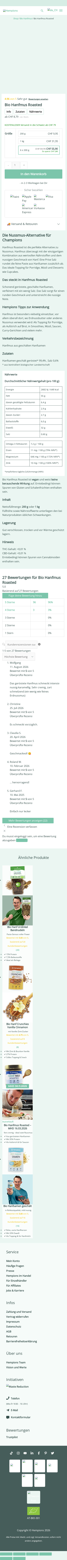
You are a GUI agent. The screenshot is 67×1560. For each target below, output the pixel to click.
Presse (10, 1271)
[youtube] (27, 1453)
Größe (8, 133)
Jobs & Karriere (15, 1290)
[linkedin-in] (33, 1453)
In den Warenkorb (33, 174)
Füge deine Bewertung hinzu (25, 595)
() (17, 950)
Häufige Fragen (15, 1266)
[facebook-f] (40, 1453)
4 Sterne (10, 610)
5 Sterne (10, 602)
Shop (15, 18)
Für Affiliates (13, 1285)
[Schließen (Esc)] (45, 1554)
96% (50, 602)
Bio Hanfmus (26, 18)
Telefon (15, 1398)
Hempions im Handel (18, 1275)
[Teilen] (32, 1554)
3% (49, 610)
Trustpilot (12, 1437)
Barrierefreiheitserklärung (21, 1341)
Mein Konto (13, 1261)
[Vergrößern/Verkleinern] (6, 1554)
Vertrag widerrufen (17, 1316)
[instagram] (20, 1453)
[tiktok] (13, 1453)
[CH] (52, 10)
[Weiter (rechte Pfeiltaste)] (19, 1558)
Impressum (13, 1321)
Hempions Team (16, 1362)
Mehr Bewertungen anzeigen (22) (28, 820)
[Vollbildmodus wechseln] (19, 1554)
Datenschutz (13, 1326)
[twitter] (54, 1453)
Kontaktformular (21, 1417)
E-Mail (14, 1410)
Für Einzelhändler (16, 1280)
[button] (33, 374)
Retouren (11, 1336)
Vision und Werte (16, 1367)
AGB (8, 1331)
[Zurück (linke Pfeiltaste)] (6, 1558)
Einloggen (22, 840)
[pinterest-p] (47, 1453)
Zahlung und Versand (18, 1311)
